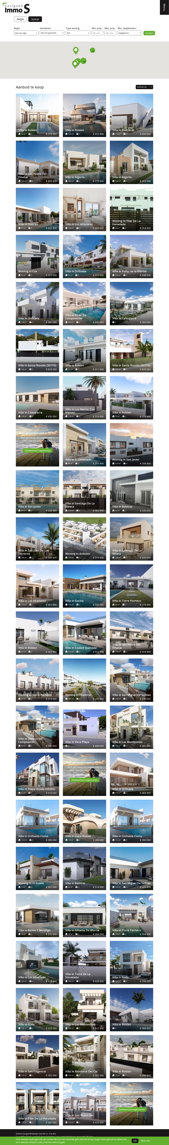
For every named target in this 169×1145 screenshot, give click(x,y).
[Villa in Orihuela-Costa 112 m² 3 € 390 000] (37, 821)
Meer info (145, 1140)
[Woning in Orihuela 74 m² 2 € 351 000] (37, 868)
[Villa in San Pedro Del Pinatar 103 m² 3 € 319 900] (131, 632)
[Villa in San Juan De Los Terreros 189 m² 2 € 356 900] (37, 538)
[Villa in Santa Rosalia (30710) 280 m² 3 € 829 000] (131, 350)
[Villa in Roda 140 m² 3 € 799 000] (131, 962)
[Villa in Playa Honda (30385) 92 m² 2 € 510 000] (37, 774)
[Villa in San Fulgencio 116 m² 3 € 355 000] (37, 1056)
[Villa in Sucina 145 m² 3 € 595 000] (84, 585)
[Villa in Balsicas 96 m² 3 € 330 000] (131, 491)
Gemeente (45, 28)
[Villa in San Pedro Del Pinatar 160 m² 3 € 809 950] (37, 162)
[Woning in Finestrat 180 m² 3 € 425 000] (84, 679)
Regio (17, 28)
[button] (76, 51)
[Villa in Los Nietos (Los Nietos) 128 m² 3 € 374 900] (84, 397)
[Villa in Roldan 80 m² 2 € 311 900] (84, 350)
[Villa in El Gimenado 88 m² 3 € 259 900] (84, 444)
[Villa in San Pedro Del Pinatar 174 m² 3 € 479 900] (84, 1103)
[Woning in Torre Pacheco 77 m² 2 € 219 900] (37, 679)
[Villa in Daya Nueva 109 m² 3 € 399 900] (84, 821)
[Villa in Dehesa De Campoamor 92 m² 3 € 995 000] (37, 726)
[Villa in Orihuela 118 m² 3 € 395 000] (37, 303)
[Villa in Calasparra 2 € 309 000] (131, 303)
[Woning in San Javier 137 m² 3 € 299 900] (131, 444)
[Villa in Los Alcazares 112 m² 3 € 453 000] (37, 585)
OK (135, 1140)
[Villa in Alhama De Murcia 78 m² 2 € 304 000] (84, 915)
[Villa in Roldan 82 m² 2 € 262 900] (37, 632)
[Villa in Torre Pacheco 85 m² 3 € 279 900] (131, 585)
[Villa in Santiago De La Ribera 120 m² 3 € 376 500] (131, 538)
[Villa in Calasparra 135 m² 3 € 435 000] (37, 397)
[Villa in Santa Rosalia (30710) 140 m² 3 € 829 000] (37, 350)
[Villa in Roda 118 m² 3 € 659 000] (37, 1009)
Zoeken (149, 33)
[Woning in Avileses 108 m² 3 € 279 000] (84, 538)
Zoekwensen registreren (37, 450)
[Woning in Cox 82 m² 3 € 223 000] (37, 256)
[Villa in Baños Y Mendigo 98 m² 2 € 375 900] (37, 915)
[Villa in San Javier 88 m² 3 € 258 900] (37, 491)
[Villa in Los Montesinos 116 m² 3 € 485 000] (131, 726)
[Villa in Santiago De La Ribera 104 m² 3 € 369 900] (84, 491)
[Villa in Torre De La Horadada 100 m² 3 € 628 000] (84, 962)
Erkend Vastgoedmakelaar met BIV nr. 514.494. (36, 1133)
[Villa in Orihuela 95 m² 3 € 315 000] (84, 256)
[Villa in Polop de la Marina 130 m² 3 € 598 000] (131, 256)
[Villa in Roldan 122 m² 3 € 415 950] (84, 115)
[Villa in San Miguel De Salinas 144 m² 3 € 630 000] (131, 679)
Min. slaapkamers (127, 28)
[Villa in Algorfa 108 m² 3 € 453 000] (131, 162)
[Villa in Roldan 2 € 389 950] (131, 1009)
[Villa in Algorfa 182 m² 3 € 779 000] (84, 162)
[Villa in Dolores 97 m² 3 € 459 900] (37, 209)
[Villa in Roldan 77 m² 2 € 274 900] (131, 397)
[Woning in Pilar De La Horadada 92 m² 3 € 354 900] (131, 209)
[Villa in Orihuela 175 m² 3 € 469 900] (131, 774)
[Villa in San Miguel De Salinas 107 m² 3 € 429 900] (131, 868)
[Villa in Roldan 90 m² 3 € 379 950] (37, 115)
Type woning (73, 28)
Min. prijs (97, 28)
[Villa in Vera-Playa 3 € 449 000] (84, 726)
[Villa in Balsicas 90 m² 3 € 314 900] (84, 868)
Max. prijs (110, 28)
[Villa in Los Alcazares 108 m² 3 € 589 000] (84, 209)
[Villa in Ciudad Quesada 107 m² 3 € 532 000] (84, 632)
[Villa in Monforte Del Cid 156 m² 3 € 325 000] (84, 1056)
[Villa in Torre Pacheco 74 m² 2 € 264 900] (131, 915)
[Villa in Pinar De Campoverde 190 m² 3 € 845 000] (84, 303)
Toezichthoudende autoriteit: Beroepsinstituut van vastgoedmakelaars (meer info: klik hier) (54, 1136)
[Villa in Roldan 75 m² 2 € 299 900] (131, 1056)
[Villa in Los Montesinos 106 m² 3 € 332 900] (84, 1009)
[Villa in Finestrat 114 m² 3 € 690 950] (131, 115)
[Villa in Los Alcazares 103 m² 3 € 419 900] (37, 962)
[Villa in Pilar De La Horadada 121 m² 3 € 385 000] (37, 1103)
